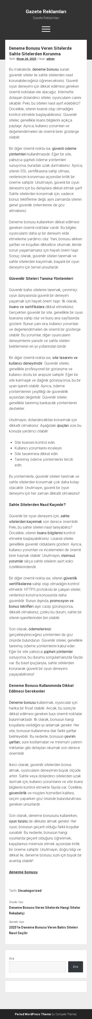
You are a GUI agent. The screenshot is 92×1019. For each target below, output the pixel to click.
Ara (11, 958)
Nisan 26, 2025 (26, 59)
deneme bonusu (23, 872)
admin (50, 59)
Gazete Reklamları (46, 11)
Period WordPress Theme (33, 1014)
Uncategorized (30, 891)
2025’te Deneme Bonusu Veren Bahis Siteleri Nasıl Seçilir (43, 930)
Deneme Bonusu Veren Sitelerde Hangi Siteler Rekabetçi (44, 910)
